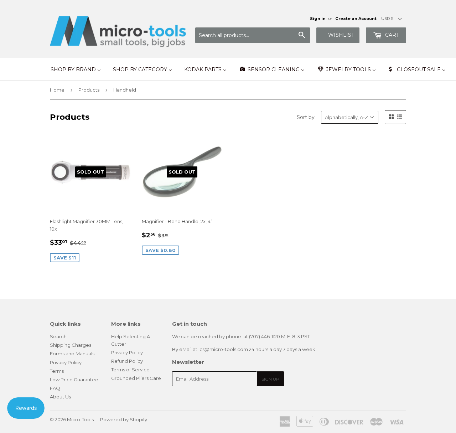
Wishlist (341, 35)
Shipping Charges (70, 345)
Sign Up (270, 379)
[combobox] (252, 35)
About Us (60, 397)
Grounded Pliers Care (136, 378)
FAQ (55, 388)
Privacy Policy (66, 362)
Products (88, 90)
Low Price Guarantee (74, 379)
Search (58, 336)
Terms (57, 371)
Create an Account (356, 18)
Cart (391, 35)
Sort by (306, 117)
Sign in (318, 18)
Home (57, 90)
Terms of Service (130, 369)
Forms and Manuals (72, 353)
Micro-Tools (80, 419)
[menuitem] (76, 69)
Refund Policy (127, 361)
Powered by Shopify (123, 419)
